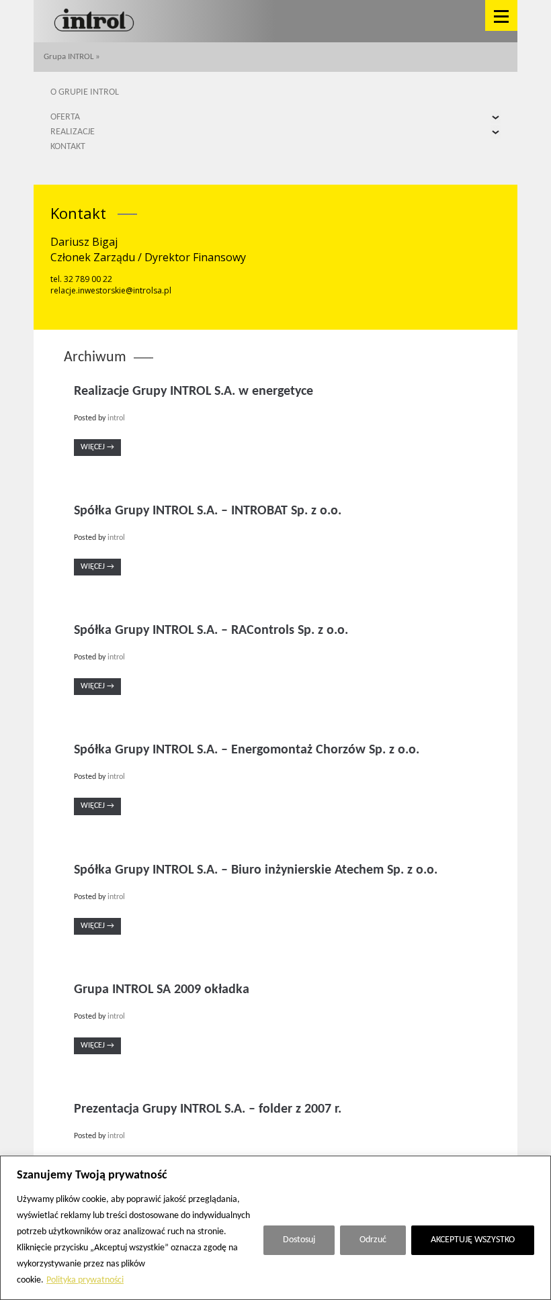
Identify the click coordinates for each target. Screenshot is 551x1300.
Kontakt (67, 147)
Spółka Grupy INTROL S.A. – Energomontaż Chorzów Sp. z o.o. (246, 750)
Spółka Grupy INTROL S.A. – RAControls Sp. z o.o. (211, 630)
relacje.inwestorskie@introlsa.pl (110, 290)
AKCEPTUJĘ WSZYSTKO (473, 1240)
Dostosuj (299, 1240)
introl (116, 418)
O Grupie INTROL (84, 92)
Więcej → (97, 447)
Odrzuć (372, 1240)
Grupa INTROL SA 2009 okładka (161, 989)
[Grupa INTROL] (94, 21)
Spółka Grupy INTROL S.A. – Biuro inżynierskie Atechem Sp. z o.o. (255, 870)
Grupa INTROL (68, 56)
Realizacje (72, 132)
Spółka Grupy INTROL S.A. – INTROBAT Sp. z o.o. (207, 511)
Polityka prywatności (85, 1280)
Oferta (65, 117)
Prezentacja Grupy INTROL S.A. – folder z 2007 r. (207, 1109)
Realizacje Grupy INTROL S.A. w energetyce (193, 391)
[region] (275, 1228)
